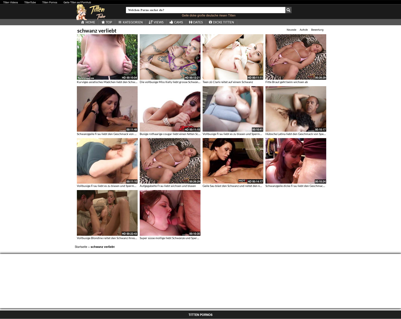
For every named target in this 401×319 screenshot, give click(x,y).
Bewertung (317, 29)
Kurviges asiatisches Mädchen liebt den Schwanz (108, 82)
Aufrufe (304, 29)
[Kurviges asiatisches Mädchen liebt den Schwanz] (107, 57)
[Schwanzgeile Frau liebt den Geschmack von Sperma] (107, 109)
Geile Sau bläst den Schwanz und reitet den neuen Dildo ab (240, 186)
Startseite (81, 247)
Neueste (291, 29)
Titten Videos (10, 2)
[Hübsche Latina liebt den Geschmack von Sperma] (295, 109)
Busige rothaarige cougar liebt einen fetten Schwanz (173, 134)
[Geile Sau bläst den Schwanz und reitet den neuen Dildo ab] (233, 161)
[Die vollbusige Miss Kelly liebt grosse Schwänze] (170, 57)
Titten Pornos (49, 2)
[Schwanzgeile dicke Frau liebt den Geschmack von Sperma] (295, 161)
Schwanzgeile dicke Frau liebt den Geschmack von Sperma (302, 186)
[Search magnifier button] (288, 10)
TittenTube (30, 2)
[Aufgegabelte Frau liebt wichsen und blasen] (170, 161)
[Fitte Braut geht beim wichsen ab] (295, 57)
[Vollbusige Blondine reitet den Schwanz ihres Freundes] (107, 213)
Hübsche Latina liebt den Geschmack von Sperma (297, 134)
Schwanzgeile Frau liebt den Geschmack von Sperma (110, 134)
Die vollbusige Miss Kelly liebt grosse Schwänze (170, 82)
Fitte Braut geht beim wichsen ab (286, 82)
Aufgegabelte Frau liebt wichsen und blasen (168, 186)
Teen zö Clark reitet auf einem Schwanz (228, 82)
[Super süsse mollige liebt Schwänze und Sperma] (170, 213)
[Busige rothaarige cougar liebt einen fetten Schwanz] (170, 109)
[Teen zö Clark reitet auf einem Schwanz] (233, 57)
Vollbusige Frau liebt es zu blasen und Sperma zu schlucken (240, 134)
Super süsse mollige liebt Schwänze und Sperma (170, 238)
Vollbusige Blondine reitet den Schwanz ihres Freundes (112, 238)
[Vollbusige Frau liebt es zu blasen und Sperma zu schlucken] (233, 109)
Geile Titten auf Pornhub (77, 2)
